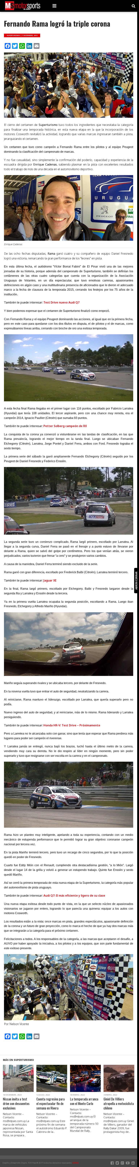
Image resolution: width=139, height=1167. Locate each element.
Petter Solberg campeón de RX (65, 426)
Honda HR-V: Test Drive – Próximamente (71, 725)
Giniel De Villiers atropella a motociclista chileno (119, 1103)
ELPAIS (76, 1163)
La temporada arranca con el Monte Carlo (84, 1101)
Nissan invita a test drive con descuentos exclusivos (16, 1103)
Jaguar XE (49, 580)
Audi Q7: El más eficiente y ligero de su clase (74, 895)
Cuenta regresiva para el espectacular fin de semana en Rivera (50, 1103)
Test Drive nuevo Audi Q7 (61, 302)
